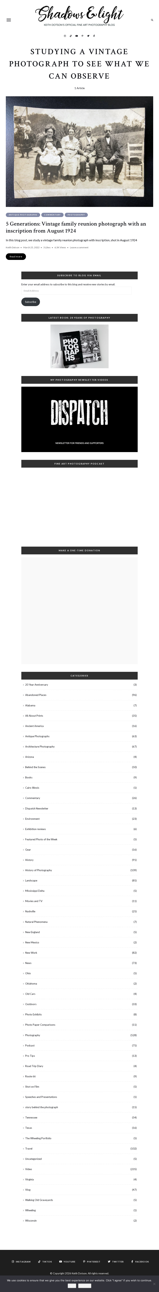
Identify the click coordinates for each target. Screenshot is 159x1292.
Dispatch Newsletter (36, 808)
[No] (154, 1284)
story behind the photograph (41, 1107)
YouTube (77, 36)
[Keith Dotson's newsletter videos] (79, 419)
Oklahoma (31, 983)
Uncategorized (33, 1158)
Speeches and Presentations (41, 1096)
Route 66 (30, 1076)
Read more (85, 1285)
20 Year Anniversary (36, 684)
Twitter (88, 36)
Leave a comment (79, 247)
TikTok (71, 36)
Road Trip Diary (34, 1066)
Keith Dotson (12, 247)
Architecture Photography (40, 746)
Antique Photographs (23, 215)
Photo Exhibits (33, 1014)
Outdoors (30, 1004)
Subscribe (30, 301)
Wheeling (30, 1210)
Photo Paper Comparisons (40, 1024)
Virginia (29, 1179)
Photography (76, 215)
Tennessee (31, 1117)
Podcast (30, 1045)
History (29, 859)
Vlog (27, 1189)
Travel (28, 1148)
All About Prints (34, 715)
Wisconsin (31, 1220)
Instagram (65, 36)
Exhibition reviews (35, 829)
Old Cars (30, 993)
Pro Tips (30, 1055)
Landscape (31, 880)
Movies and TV (33, 901)
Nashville (30, 911)
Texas (28, 1127)
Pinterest (82, 36)
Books (28, 777)
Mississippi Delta (34, 890)
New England (32, 932)
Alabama (30, 705)
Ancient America (34, 726)
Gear (28, 849)
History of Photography (38, 870)
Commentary (52, 215)
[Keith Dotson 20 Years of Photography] (79, 346)
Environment (32, 818)
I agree (72, 1285)
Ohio (28, 973)
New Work (31, 952)
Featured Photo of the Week (41, 839)
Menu (9, 20)
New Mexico (32, 942)
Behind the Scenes (35, 767)
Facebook (94, 36)
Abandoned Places (35, 694)
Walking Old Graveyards (39, 1200)
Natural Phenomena (36, 921)
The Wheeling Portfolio (38, 1138)
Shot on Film (32, 1086)
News (28, 963)
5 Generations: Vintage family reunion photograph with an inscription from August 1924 (76, 227)
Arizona (29, 756)
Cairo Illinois (32, 787)
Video (28, 1169)
